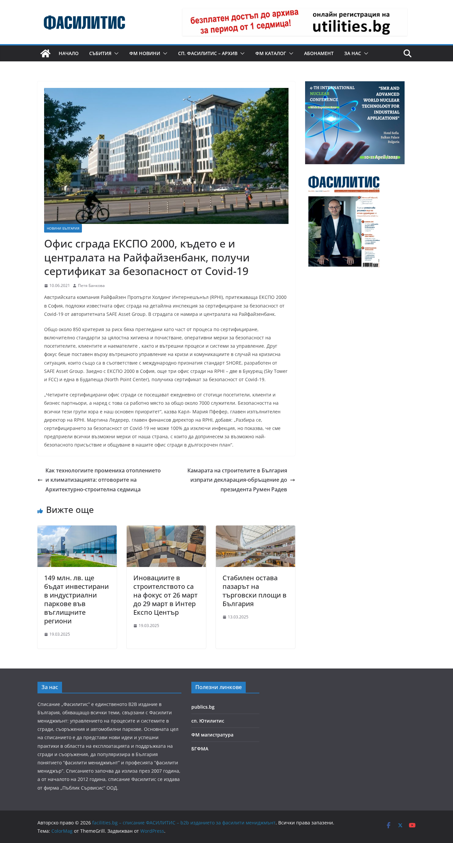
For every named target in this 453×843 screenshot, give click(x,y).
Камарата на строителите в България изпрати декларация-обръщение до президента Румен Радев (237, 480)
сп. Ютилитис (207, 721)
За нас (352, 53)
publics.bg (203, 707)
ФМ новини (144, 53)
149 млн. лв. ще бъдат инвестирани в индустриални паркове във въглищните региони (76, 599)
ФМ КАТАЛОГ (270, 53)
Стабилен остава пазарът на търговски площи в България (255, 590)
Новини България (63, 228)
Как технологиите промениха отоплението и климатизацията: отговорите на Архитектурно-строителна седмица (103, 480)
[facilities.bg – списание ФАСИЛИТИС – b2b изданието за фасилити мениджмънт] (45, 53)
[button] (115, 53)
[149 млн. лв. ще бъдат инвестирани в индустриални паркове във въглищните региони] (77, 530)
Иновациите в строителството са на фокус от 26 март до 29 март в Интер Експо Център (165, 595)
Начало (69, 53)
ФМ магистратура (212, 735)
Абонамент (319, 53)
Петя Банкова (91, 285)
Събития (100, 53)
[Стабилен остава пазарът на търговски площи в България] (255, 530)
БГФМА (199, 748)
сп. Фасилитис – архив (207, 53)
